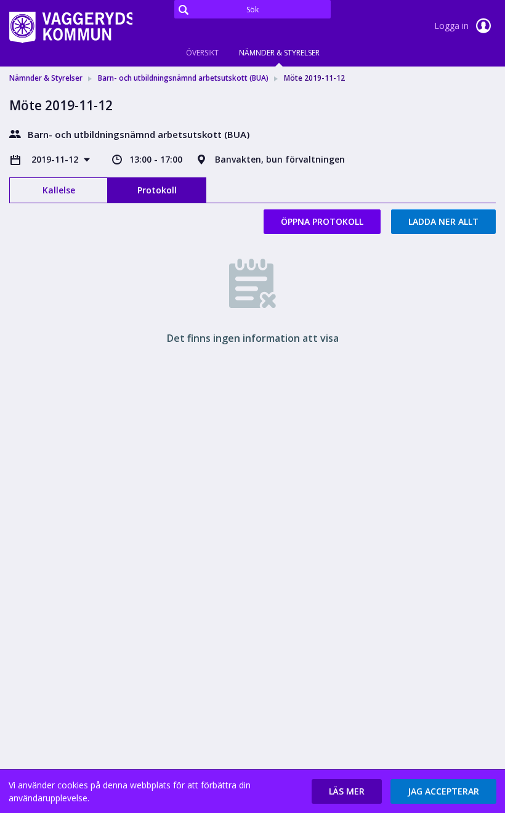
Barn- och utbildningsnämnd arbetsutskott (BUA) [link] (183, 78)
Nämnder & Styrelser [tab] (279, 52)
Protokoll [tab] (157, 190)
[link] (70, 27)
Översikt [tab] (202, 52)
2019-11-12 (56, 159)
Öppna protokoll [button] (322, 221)
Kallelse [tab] (58, 190)
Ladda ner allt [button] (443, 221)
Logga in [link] (452, 25)
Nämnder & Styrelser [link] (46, 78)
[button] (347, 791)
